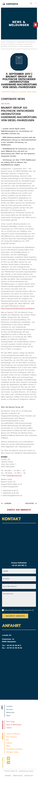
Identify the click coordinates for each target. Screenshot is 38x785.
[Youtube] (8, 758)
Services (9, 709)
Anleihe (9, 743)
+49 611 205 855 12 (19, 565)
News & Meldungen (13, 724)
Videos (9, 727)
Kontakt (8, 775)
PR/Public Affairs (12, 752)
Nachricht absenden (15, 616)
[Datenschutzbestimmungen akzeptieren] (33, 610)
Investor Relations (13, 734)
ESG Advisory (11, 737)
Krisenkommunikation (14, 749)
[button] (30, 3)
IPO (7, 740)
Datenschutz (17, 775)
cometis (9, 706)
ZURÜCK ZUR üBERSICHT (19, 509)
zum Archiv (5, 103)
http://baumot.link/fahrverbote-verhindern (18, 308)
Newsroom (10, 712)
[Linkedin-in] (8, 762)
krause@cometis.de (14, 475)
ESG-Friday (10, 42)
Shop (8, 715)
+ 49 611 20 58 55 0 (13, 645)
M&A (8, 746)
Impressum (29, 775)
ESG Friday (10, 721)
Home (3, 42)
